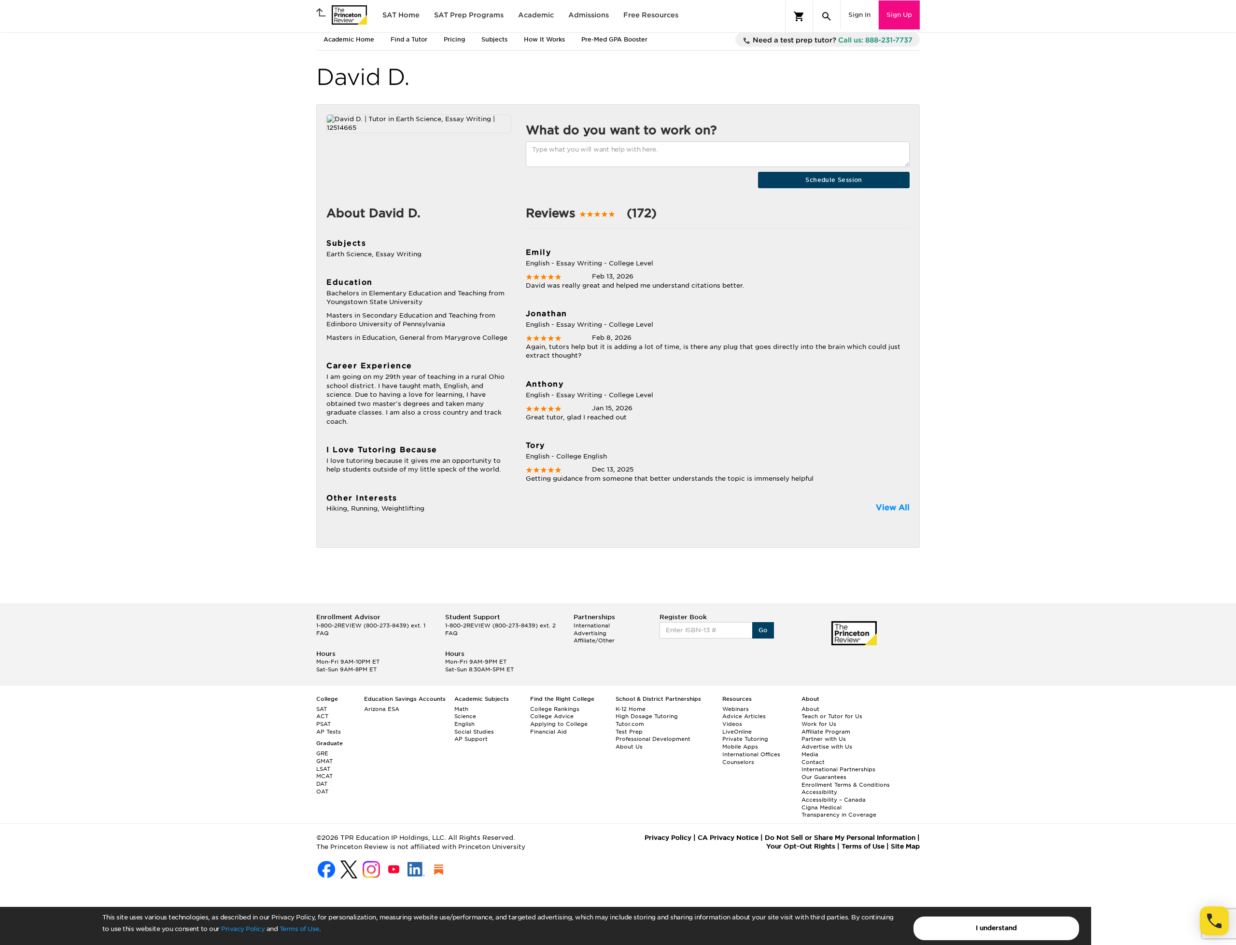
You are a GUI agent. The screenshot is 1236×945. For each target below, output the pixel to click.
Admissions (588, 15)
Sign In (859, 14)
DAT (321, 783)
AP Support (471, 739)
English (464, 724)
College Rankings (554, 709)
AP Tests (328, 731)
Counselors (738, 762)
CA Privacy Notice (728, 837)
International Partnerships (838, 769)
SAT (321, 709)
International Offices (751, 754)
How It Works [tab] (544, 39)
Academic (536, 15)
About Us (629, 746)
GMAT (324, 761)
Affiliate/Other (594, 640)
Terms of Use (299, 928)
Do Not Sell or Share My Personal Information (840, 837)
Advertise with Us (826, 746)
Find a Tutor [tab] (409, 39)
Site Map (905, 846)
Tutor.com (630, 724)
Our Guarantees (823, 777)
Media (809, 754)
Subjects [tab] (494, 39)
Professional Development (653, 739)
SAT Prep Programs (469, 15)
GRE (322, 753)
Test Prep (629, 731)
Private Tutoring (745, 739)
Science (465, 716)
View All (893, 507)
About (810, 709)
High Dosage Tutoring (647, 716)
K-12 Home (631, 709)
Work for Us (818, 724)
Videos (732, 724)
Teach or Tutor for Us (831, 716)
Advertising (590, 633)
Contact (813, 762)
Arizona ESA (381, 709)
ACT (322, 716)
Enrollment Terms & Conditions (845, 784)
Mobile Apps (740, 746)
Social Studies (474, 731)
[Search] (826, 16)
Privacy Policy (243, 928)
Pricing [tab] (454, 39)
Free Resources (650, 15)
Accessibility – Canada (833, 799)
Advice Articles (744, 716)
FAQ (322, 633)
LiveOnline (737, 731)
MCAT (324, 776)
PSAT (323, 724)
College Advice (552, 716)
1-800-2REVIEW (370, 625)
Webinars (735, 709)
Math (461, 709)
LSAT (323, 768)
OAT (322, 791)
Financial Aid (548, 731)
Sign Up (899, 14)
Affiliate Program (825, 731)
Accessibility (819, 792)
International (592, 625)
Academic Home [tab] (348, 39)
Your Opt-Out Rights (800, 846)
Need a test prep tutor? (832, 40)
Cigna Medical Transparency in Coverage (838, 811)
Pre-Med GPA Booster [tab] (614, 39)
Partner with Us (823, 739)
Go (763, 630)
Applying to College (559, 724)
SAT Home (401, 15)
